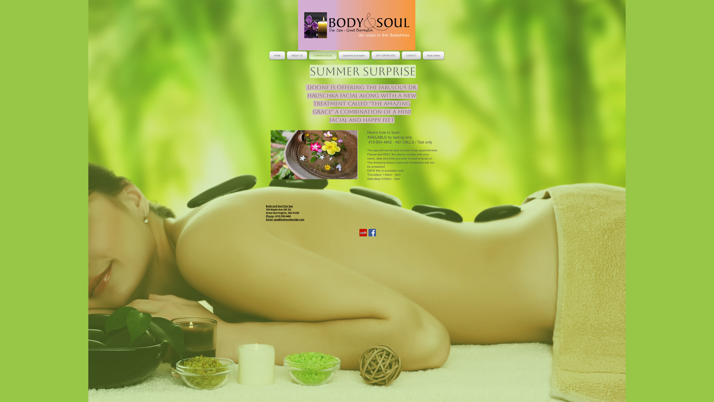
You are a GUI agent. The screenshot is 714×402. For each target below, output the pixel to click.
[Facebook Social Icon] (372, 232)
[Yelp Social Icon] (363, 232)
